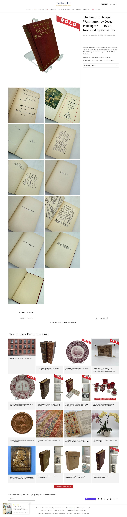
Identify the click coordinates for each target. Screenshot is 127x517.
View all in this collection (63, 486)
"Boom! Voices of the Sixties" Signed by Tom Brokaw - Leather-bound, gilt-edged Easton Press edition (76, 406)
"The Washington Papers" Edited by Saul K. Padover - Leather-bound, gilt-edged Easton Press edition (49, 406)
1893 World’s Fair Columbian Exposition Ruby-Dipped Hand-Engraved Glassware (103, 405)
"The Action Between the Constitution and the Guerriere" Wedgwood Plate (76, 369)
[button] (29, 9)
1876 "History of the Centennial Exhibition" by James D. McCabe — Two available (50, 369)
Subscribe (104, 4)
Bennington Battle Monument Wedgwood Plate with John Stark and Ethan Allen (22, 405)
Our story (43, 510)
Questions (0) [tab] (30, 318)
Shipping (51, 507)
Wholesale (72, 507)
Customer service (60, 507)
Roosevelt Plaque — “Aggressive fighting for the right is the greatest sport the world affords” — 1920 (22, 479)
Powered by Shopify (53, 513)
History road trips (52, 510)
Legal (88, 507)
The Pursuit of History (72, 510)
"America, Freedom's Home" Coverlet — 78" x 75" (49, 441)
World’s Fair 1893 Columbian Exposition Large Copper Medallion (22, 441)
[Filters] (96, 318)
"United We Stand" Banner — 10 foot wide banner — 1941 (21, 359)
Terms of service (77, 513)
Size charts (45, 507)
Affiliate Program (81, 507)
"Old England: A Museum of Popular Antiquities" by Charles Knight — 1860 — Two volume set (77, 442)
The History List (45, 513)
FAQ (67, 507)
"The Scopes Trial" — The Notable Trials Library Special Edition (103, 476)
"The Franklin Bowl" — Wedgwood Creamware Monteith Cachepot (105, 441)
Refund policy (62, 513)
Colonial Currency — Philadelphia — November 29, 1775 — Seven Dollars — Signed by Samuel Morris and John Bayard (104, 370)
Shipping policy (85, 513)
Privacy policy (69, 513)
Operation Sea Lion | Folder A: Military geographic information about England (75, 476)
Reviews (38, 507)
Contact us (83, 510)
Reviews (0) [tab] (23, 318)
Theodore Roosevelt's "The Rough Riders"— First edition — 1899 (49, 476)
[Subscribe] (33, 499)
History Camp (61, 510)
